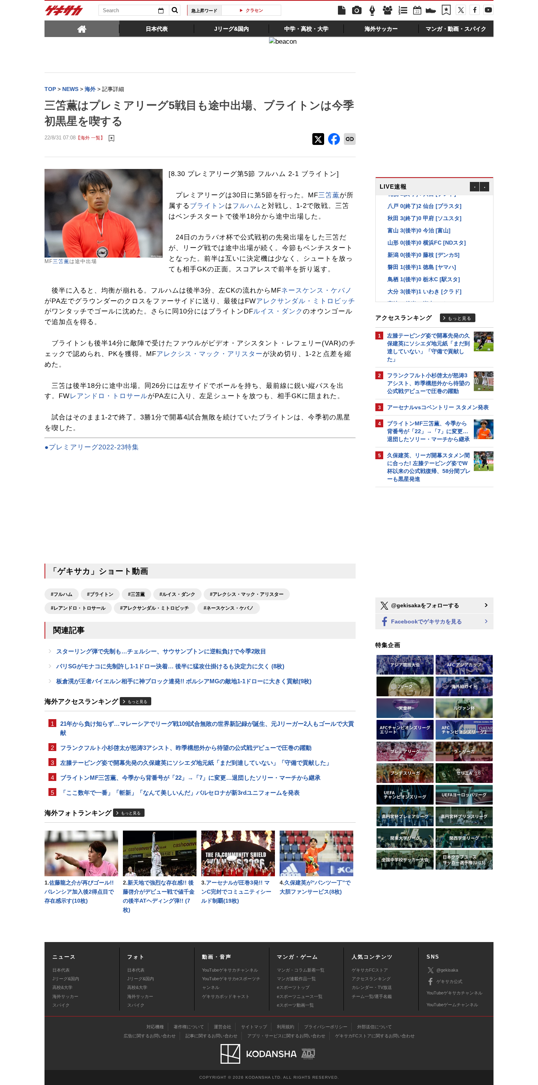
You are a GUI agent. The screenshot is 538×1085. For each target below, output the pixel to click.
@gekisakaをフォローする (424, 605)
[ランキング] (403, 11)
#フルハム (61, 594)
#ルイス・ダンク (177, 594)
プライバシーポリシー (325, 1026)
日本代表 (61, 970)
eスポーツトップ (293, 987)
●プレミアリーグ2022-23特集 (92, 447)
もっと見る (137, 701)
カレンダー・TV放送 (372, 987)
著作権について (189, 1026)
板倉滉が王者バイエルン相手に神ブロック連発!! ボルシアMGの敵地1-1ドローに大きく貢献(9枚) (184, 681)
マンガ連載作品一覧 (296, 978)
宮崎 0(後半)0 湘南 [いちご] (422, 300)
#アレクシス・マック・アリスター (247, 594)
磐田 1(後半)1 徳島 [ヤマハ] (422, 264)
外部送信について (374, 1026)
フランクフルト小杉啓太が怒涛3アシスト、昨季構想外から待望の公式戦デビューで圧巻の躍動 (186, 747)
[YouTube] (488, 10)
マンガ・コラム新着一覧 (301, 970)
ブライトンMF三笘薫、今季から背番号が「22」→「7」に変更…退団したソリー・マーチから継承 (190, 777)
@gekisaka (447, 970)
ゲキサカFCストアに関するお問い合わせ (375, 1035)
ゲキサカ (64, 12)
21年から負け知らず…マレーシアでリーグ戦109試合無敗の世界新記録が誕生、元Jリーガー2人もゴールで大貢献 (207, 728)
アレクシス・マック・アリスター (209, 354)
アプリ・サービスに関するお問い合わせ (286, 1035)
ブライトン (207, 206)
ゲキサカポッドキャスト (226, 996)
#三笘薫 (136, 594)
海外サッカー (65, 996)
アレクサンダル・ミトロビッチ (305, 301)
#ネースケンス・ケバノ (229, 608)
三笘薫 (61, 261)
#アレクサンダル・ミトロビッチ (154, 608)
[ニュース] (341, 11)
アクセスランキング (371, 978)
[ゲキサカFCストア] (431, 11)
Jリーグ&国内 (65, 978)
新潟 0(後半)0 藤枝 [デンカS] (424, 252)
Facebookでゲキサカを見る (426, 621)
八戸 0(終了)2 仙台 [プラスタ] (425, 203)
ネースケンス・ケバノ (316, 290)
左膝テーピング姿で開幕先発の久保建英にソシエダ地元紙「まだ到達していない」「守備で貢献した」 (196, 762)
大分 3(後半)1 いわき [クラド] (425, 288)
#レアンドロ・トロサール (78, 608)
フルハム (246, 206)
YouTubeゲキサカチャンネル (230, 970)
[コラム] (372, 11)
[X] (461, 10)
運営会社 (222, 1026)
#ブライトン (100, 594)
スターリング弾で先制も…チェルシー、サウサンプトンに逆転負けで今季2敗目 (161, 651)
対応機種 (155, 1026)
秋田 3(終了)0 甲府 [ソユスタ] (425, 215)
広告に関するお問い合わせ (150, 1035)
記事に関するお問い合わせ (211, 1035)
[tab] (82, 28)
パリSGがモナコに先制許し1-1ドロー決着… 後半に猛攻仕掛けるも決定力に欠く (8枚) (170, 666)
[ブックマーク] (446, 11)
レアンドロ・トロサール (109, 396)
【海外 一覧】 (90, 137)
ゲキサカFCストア (370, 970)
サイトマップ (254, 1026)
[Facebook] (474, 10)
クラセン (254, 10)
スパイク (61, 1005)
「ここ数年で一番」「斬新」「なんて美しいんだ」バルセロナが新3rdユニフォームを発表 (180, 792)
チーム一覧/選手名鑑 (372, 996)
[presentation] (82, 28)
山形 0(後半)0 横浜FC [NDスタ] (427, 239)
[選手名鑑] (387, 11)
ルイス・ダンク (278, 311)
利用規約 (285, 1026)
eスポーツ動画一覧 (295, 1005)
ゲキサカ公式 (449, 981)
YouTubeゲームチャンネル (452, 1004)
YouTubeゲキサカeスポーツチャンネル (231, 983)
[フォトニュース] (357, 11)
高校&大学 (62, 987)
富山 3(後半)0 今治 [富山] (419, 227)
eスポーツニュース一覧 (300, 996)
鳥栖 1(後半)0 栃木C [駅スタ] (424, 276)
